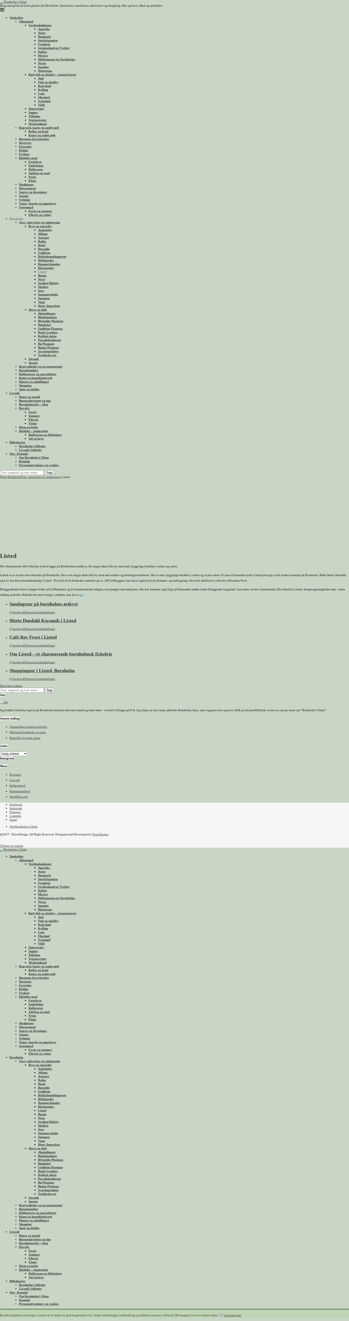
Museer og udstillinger (34, 381)
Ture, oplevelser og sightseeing (39, 222)
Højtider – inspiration (33, 431)
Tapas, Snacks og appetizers (37, 203)
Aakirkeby (45, 230)
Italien (42, 52)
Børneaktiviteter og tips (35, 400)
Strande (33, 359)
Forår (32, 412)
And (40, 78)
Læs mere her (232, 1315)
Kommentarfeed (19, 791)
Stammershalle (48, 294)
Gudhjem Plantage (50, 328)
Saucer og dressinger (33, 192)
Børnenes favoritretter (34, 139)
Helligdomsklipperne (52, 256)
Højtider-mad (28, 158)
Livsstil (14, 393)
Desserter (25, 143)
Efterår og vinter (39, 215)
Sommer (34, 416)
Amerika (44, 29)
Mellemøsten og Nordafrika (56, 59)
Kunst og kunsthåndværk (35, 378)
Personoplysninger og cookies (39, 465)
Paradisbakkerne (49, 340)
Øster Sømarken (49, 306)
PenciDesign (100, 834)
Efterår (33, 419)
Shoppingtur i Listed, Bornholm (42, 670)
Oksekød (44, 97)
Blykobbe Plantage (50, 321)
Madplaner (26, 184)
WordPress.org (18, 796)
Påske (32, 180)
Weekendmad (37, 124)
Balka (42, 241)
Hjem (3, 477)
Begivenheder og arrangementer (41, 366)
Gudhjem (44, 253)
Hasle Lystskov (48, 332)
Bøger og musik (29, 397)
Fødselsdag (35, 165)
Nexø (41, 279)
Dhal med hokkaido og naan (27, 732)
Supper (33, 112)
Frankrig (44, 44)
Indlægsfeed (17, 785)
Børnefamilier (28, 370)
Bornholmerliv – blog (33, 404)
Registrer (15, 774)
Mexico (43, 55)
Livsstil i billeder (30, 450)
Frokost (24, 154)
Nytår (32, 177)
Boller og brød (38, 131)
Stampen (44, 298)
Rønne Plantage (48, 347)
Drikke (23, 150)
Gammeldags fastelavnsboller (28, 727)
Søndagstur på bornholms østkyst (43, 603)
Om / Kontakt (18, 454)
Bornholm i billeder (32, 446)
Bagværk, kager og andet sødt (39, 127)
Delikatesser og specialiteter (38, 374)
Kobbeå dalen (47, 336)
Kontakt (24, 461)
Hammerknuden (49, 264)
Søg (49, 472)
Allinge (43, 234)
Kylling (43, 89)
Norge (42, 63)
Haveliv (24, 408)
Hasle (42, 245)
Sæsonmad (26, 207)
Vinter (32, 423)
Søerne (33, 362)
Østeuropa (45, 71)
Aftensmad (26, 21)
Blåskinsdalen (47, 317)
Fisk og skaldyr (48, 82)
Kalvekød (44, 86)
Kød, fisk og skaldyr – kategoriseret (52, 74)
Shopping (25, 385)
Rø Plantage (46, 344)
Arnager (43, 237)
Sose (41, 290)
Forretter (25, 146)
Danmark (44, 36)
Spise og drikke (29, 389)
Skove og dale (37, 309)
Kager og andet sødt (41, 135)
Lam (41, 93)
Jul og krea (36, 438)
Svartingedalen (48, 351)
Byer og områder (40, 226)
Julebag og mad (39, 173)
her (81, 595)
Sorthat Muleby (48, 283)
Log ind (14, 780)
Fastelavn (35, 162)
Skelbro (43, 287)
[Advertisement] (174, 514)
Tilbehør (34, 116)
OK (221, 1315)
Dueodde (44, 249)
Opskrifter (16, 17)
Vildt (41, 105)
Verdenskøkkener (40, 25)
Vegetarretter (37, 120)
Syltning (24, 199)
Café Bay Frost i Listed (33, 637)
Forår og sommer (40, 211)
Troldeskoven (47, 355)
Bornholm (16, 218)
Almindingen (46, 313)
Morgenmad (27, 188)
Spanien (43, 67)
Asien (41, 33)
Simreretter (36, 108)
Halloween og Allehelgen (44, 435)
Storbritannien (48, 40)
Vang (41, 302)
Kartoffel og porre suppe (25, 738)
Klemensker (46, 268)
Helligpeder (46, 260)
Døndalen (44, 325)
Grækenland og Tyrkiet (53, 48)
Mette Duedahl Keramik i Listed (42, 620)
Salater (24, 196)
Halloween (35, 169)
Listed (42, 271)
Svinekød (44, 101)
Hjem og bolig (28, 427)
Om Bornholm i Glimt (34, 457)
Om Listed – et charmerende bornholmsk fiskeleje (60, 653)
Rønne (42, 275)
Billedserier (17, 442)
